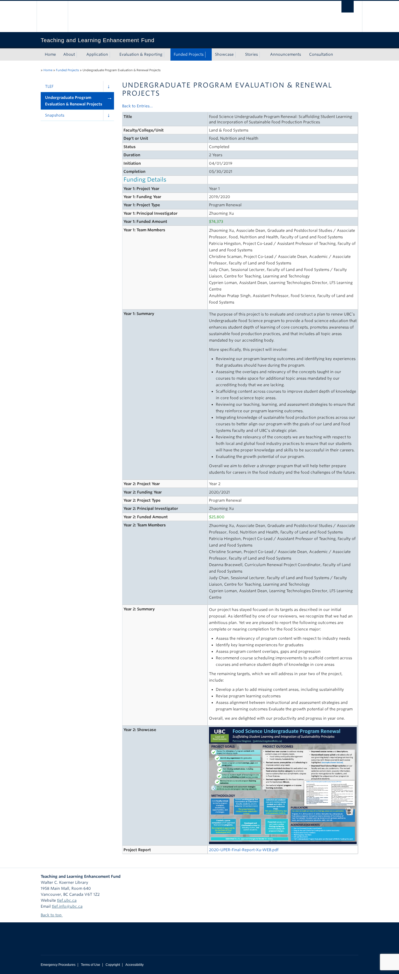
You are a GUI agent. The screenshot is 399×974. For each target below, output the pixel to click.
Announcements (285, 54)
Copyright (113, 965)
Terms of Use (90, 965)
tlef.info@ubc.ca (67, 906)
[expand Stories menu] (262, 55)
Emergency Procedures (58, 965)
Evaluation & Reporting (140, 54)
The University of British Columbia (52, 16)
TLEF (49, 86)
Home (50, 54)
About (69, 54)
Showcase (224, 54)
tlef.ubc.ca (67, 900)
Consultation (321, 54)
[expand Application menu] (113, 55)
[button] (108, 86)
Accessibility (134, 965)
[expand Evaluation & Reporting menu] (167, 55)
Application (97, 54)
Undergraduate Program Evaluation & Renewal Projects (73, 100)
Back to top (52, 915)
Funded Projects (189, 54)
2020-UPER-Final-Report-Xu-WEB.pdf (243, 850)
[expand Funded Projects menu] (208, 55)
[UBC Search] (347, 7)
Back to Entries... (137, 106)
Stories (251, 54)
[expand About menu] (80, 55)
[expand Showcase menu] (238, 55)
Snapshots (54, 115)
